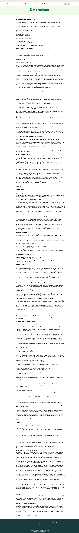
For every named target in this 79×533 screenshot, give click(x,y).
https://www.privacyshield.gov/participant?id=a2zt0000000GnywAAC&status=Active (45, 364)
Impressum (41, 530)
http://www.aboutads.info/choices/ (47, 225)
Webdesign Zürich (55, 522)
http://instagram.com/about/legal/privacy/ (22, 373)
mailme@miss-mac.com (57, 0)
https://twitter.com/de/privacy (58, 376)
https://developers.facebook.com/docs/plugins (23, 458)
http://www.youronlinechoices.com (21, 364)
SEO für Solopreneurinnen (56, 521)
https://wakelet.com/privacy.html (21, 394)
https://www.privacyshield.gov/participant (42, 377)
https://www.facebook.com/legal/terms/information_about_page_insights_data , (28, 363)
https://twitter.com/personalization (25, 377)
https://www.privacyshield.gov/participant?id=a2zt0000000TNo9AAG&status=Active (29, 447)
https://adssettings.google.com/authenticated (38, 368)
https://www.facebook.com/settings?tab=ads (51, 363)
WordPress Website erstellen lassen (57, 526)
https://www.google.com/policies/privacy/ (31, 431)
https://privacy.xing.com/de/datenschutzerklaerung (24, 390)
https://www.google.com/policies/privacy (31, 425)
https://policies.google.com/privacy (22, 368)
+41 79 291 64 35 (73, 0)
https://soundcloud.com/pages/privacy (22, 398)
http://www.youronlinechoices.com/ (21, 227)
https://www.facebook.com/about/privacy (40, 482)
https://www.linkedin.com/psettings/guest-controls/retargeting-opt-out (32, 385)
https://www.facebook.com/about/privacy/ (31, 361)
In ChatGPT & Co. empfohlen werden (57, 527)
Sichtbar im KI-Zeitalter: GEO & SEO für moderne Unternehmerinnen (62, 523)
